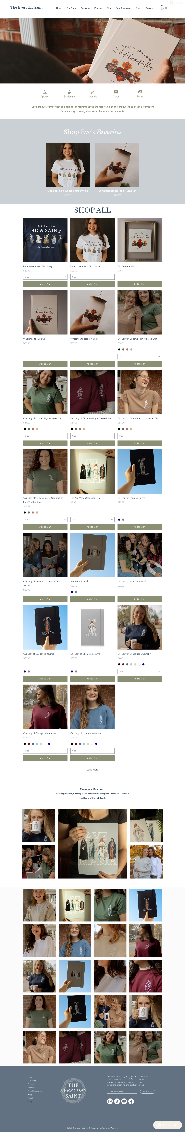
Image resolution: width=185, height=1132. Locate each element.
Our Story (32, 1080)
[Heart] (140, 91)
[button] (164, 7)
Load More (92, 769)
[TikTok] (117, 1101)
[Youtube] (124, 1101)
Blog (30, 1094)
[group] (92, 171)
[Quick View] (68, 165)
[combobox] (45, 277)
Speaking (32, 1087)
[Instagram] (110, 1101)
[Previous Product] (41, 164)
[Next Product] (143, 164)
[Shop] (44, 92)
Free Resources (34, 1091)
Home (30, 1077)
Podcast (31, 1084)
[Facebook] (131, 1101)
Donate (31, 1098)
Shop (30, 1101)
